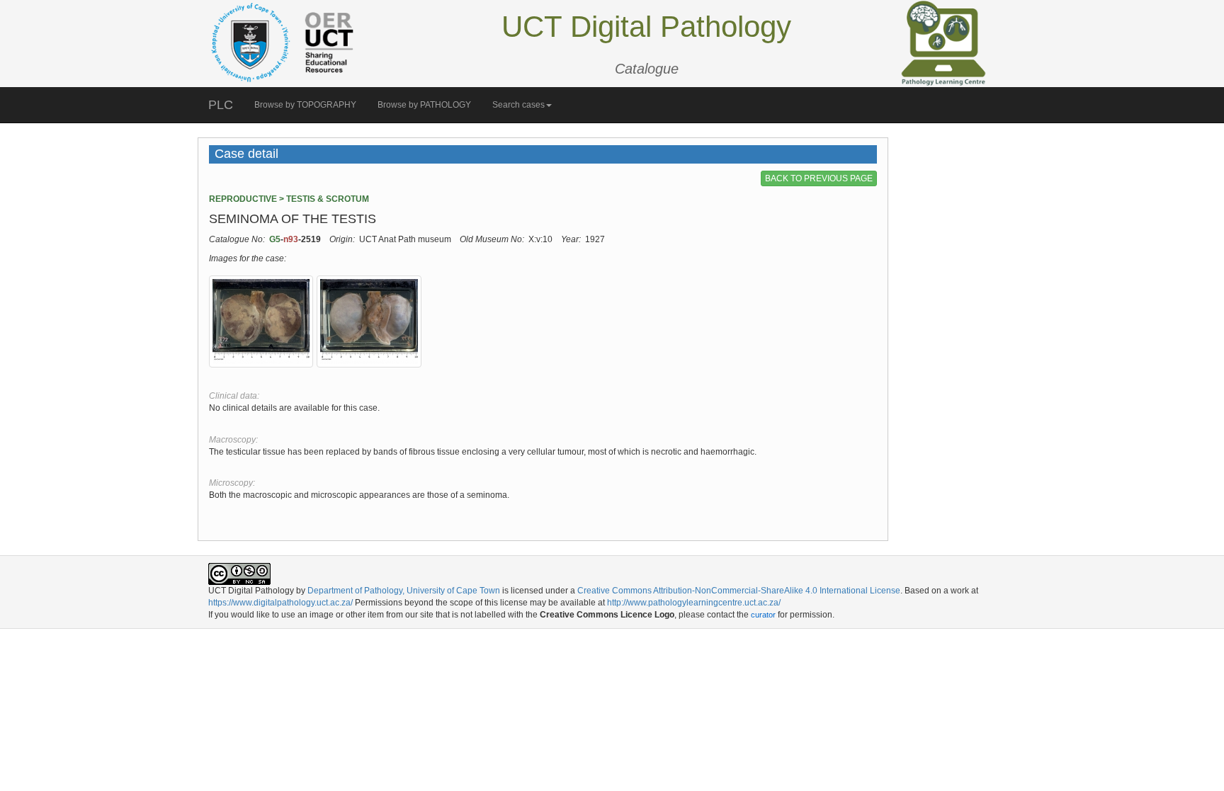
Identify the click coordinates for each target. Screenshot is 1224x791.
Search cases (518, 105)
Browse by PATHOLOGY (424, 105)
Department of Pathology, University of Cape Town (403, 591)
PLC (220, 105)
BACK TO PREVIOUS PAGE (819, 178)
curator (763, 614)
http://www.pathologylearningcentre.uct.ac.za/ (694, 603)
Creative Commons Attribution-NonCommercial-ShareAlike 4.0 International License (738, 591)
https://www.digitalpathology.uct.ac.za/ (280, 603)
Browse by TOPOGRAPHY (305, 105)
